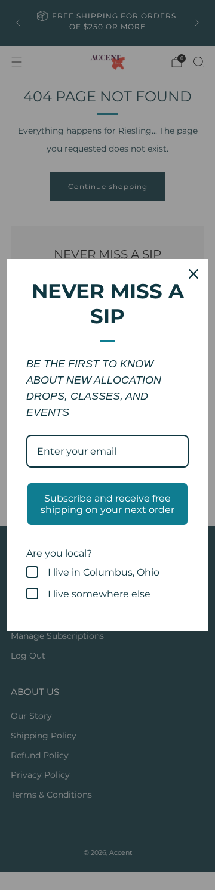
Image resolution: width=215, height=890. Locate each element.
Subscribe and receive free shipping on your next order (107, 504)
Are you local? (59, 553)
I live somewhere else (99, 593)
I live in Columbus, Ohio (103, 572)
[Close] (193, 273)
